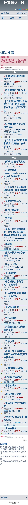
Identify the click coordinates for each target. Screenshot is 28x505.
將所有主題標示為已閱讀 (9, 69)
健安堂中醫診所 (13, 201)
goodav (17, 258)
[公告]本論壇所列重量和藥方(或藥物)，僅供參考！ (15, 143)
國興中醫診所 (12, 209)
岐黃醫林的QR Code (15, 90)
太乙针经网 (11, 318)
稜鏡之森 (9, 340)
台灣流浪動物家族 (14, 368)
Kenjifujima (19, 130)
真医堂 (8, 218)
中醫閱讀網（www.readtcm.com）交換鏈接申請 (15, 173)
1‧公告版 (18, 86)
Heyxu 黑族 (11, 264)
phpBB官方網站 (13, 377)
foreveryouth (20, 238)
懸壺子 (17, 82)
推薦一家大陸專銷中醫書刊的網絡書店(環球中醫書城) (15, 354)
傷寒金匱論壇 (12, 307)
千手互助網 (11, 385)
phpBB (10, 501)
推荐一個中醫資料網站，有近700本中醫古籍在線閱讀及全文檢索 (15, 232)
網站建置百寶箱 (13, 394)
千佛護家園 (11, 273)
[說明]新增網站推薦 (15, 161)
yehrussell (19, 164)
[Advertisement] (14, 35)
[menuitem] (5, 13)
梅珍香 (8, 244)
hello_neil (18, 267)
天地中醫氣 (11, 428)
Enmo (17, 422)
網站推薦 (7, 53)
